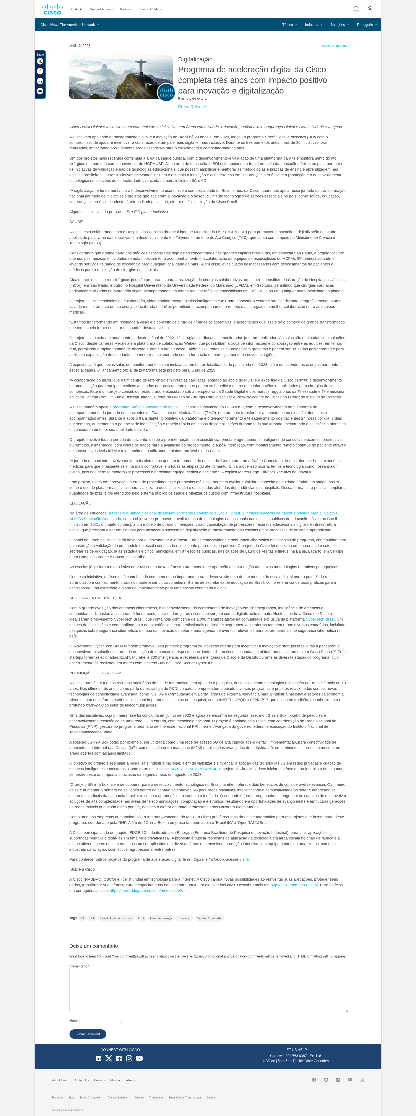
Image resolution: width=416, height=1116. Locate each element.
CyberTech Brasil (320, 619)
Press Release (192, 106)
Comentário (79, 966)
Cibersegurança (161, 918)
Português (365, 25)
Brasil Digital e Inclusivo (116, 918)
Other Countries (316, 1061)
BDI (92, 918)
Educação (184, 918)
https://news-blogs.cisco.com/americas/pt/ (146, 890)
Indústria (311, 25)
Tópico (287, 25)
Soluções (337, 25)
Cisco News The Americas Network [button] (68, 25)
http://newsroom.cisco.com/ (294, 885)
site (246, 859)
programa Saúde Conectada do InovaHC (148, 407)
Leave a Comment (334, 45)
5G (82, 918)
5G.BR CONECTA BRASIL (194, 769)
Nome (74, 1021)
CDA (141, 918)
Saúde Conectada (209, 918)
